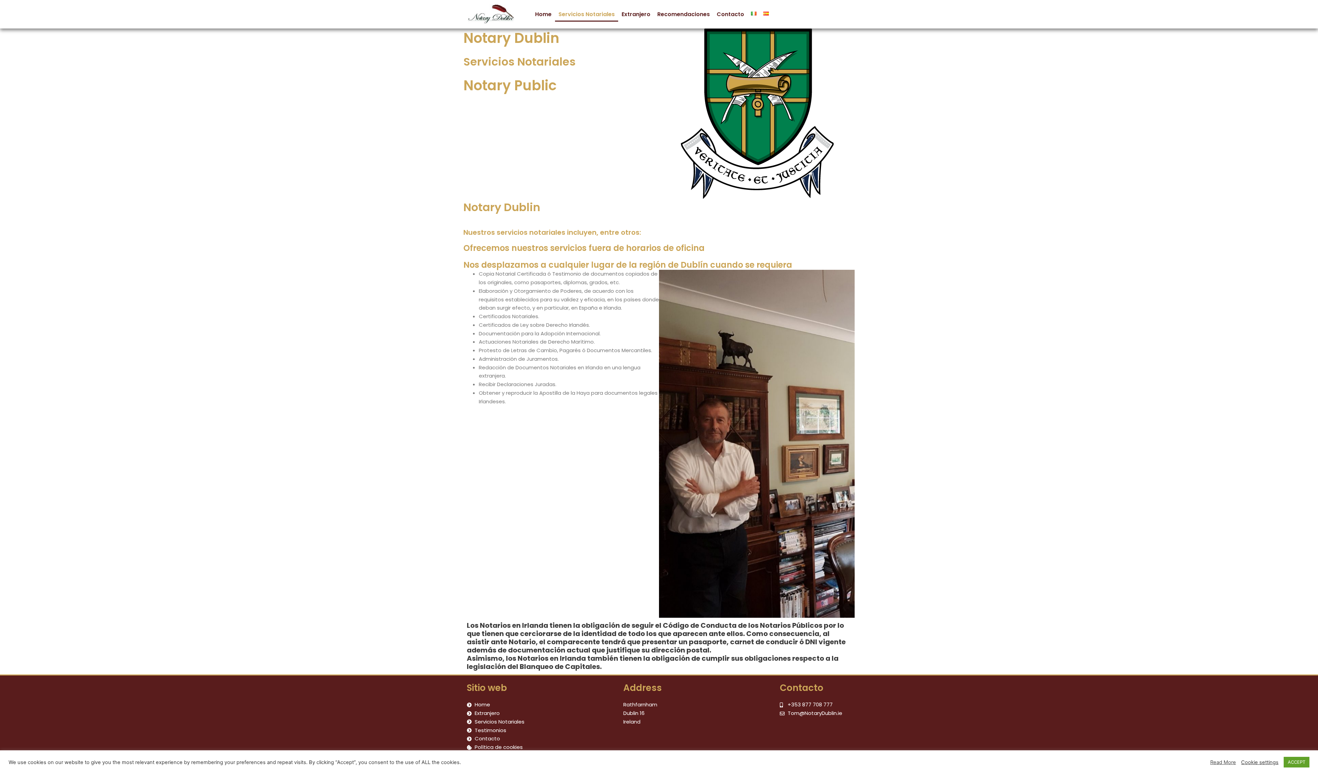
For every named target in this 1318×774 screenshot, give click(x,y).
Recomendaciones (683, 14)
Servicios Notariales (586, 14)
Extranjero (636, 14)
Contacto (730, 14)
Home (543, 14)
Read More (1223, 762)
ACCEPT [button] (1296, 762)
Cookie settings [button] (1260, 762)
